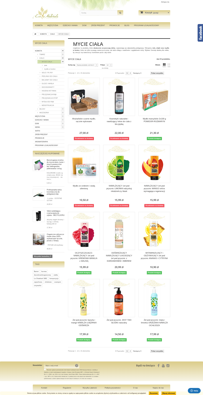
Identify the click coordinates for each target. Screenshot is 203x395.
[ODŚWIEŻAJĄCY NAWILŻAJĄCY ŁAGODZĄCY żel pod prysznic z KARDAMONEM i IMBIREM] (119, 234)
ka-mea (44, 271)
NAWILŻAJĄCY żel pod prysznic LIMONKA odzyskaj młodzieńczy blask (119, 188)
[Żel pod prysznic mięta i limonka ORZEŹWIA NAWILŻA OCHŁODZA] (154, 301)
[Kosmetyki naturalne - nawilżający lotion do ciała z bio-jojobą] (119, 100)
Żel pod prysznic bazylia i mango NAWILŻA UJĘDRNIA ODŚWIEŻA (84, 323)
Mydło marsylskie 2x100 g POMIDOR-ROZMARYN (154, 120)
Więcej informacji (168, 393)
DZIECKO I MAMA (70, 25)
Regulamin (67, 388)
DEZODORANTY (47, 87)
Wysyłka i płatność (90, 388)
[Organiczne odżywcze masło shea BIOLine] (39, 239)
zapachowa (38, 282)
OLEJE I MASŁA (47, 83)
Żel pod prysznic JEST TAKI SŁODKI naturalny (119, 321)
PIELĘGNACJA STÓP (49, 98)
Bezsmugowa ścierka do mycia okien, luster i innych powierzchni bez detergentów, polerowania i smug (55, 164)
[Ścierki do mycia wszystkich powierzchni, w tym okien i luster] (39, 165)
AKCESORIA (44, 113)
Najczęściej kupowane (47, 154)
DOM (84, 25)
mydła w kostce (49, 69)
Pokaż (102, 65)
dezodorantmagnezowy (42, 275)
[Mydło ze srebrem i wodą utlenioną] (84, 167)
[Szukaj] (120, 12)
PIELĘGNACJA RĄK (49, 94)
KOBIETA (39, 25)
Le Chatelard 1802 (40, 278)
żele (45, 65)
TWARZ (42, 54)
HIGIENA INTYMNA (48, 91)
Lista (169, 66)
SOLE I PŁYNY (47, 73)
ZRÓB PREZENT (41, 134)
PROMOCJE (114, 25)
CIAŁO (41, 58)
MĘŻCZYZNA (52, 25)
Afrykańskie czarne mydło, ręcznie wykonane (84, 120)
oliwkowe (48, 282)
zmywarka (37, 285)
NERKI (37, 127)
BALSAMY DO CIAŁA (49, 80)
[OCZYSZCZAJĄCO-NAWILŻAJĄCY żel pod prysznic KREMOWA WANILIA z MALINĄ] (84, 234)
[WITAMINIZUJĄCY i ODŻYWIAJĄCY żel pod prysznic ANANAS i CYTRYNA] (154, 234)
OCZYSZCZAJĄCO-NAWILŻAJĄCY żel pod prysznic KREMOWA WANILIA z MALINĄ (83, 257)
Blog (126, 25)
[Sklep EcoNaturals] (54, 12)
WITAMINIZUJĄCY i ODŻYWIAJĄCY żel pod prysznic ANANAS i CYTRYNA (154, 255)
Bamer (36, 271)
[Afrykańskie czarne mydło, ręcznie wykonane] (84, 100)
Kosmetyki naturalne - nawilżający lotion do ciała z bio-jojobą (119, 121)
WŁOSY (42, 109)
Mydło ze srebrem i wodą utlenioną (84, 187)
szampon (57, 282)
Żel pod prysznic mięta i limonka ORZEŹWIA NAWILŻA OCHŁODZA (154, 323)
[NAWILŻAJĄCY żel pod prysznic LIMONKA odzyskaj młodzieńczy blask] (119, 167)
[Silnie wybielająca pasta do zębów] (39, 216)
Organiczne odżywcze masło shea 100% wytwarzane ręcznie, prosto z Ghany (55, 237)
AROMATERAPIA (41, 142)
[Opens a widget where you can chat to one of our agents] (194, 391)
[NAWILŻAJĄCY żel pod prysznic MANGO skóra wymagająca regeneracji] (154, 167)
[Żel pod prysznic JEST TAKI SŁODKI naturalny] (119, 301)
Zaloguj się (165, 2)
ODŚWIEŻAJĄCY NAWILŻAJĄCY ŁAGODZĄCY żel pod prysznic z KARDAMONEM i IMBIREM (119, 257)
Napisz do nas (158, 388)
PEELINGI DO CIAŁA (49, 76)
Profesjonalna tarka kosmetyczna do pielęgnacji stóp (54, 192)
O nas (135, 388)
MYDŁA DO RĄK (47, 102)
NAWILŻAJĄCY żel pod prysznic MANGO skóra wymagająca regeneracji (154, 188)
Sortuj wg (71, 65)
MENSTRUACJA (47, 105)
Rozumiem (154, 393)
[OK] (76, 365)
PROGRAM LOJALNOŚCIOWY (146, 25)
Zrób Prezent (98, 25)
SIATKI (37, 131)
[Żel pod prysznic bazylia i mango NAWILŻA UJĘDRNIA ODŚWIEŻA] (84, 301)
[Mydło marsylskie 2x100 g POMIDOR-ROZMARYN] (154, 100)
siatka (56, 275)
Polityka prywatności (113, 388)
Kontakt (44, 388)
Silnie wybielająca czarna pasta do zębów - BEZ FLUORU (55, 213)
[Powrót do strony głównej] (35, 34)
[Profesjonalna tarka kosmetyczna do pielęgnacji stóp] (39, 195)
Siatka (164, 66)
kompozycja (54, 278)
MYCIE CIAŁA (46, 62)
